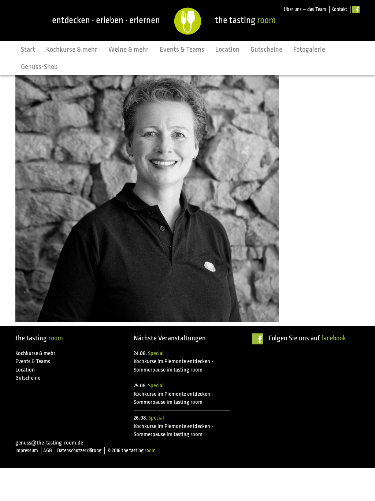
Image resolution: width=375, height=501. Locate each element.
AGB (47, 450)
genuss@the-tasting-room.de (49, 443)
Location (227, 49)
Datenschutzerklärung (79, 450)
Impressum (26, 450)
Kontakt (339, 9)
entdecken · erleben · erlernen (106, 20)
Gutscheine (266, 49)
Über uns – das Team (305, 9)
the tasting (245, 20)
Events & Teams (182, 49)
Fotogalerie (309, 49)
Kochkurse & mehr (71, 49)
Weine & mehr (128, 49)
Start (28, 49)
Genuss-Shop (39, 67)
